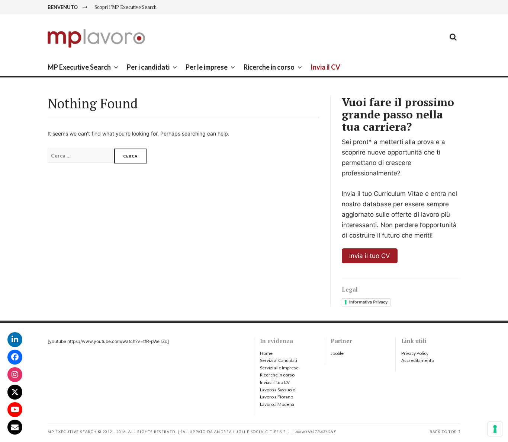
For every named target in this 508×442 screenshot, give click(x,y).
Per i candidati (148, 67)
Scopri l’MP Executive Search (125, 7)
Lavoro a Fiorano (276, 397)
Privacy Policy (414, 353)
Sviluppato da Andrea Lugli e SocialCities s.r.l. (236, 432)
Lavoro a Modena (277, 404)
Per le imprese (207, 67)
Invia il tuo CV (369, 256)
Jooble (337, 353)
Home (266, 353)
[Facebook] (14, 357)
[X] (14, 392)
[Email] (14, 427)
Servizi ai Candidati (278, 360)
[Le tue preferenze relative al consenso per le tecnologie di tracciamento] (495, 429)
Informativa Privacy (368, 302)
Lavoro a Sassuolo (277, 389)
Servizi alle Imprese (279, 368)
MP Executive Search (79, 67)
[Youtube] (14, 409)
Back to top (443, 432)
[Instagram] (14, 374)
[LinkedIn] (14, 339)
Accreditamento (417, 360)
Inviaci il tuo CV (275, 382)
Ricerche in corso (269, 67)
